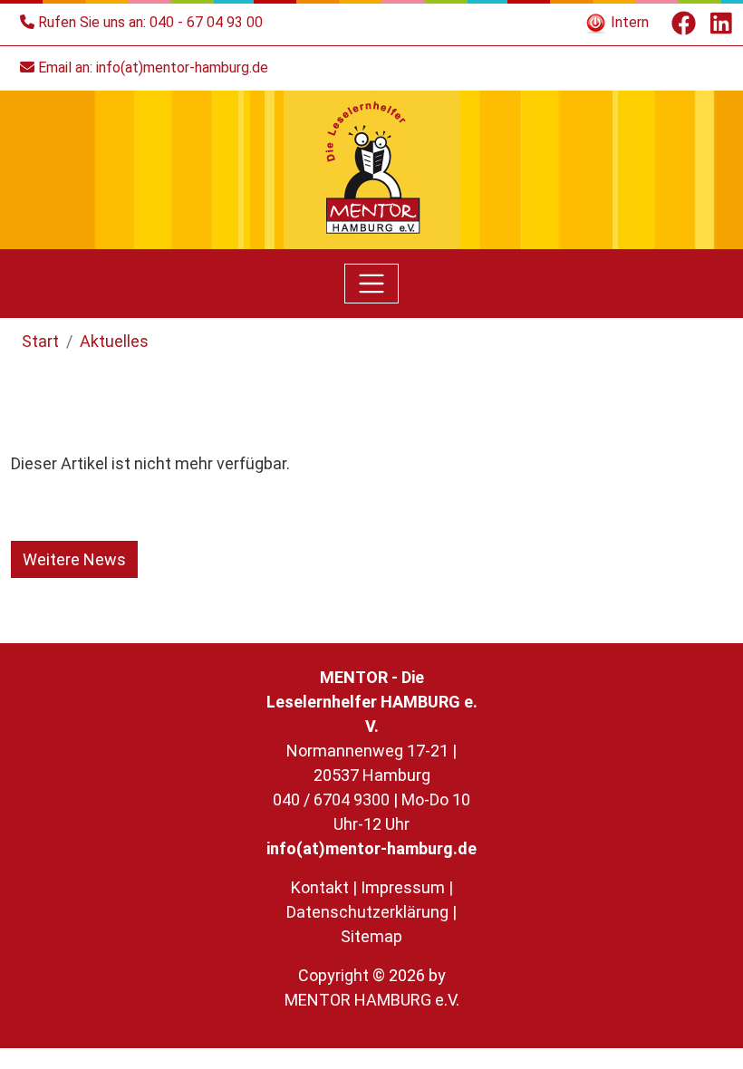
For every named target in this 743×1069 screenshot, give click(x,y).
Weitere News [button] (74, 559)
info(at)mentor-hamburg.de (182, 67)
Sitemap (371, 936)
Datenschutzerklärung (367, 911)
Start (40, 341)
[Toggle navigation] (371, 283)
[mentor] (372, 168)
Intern (628, 22)
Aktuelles (114, 341)
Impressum (403, 887)
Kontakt (320, 887)
